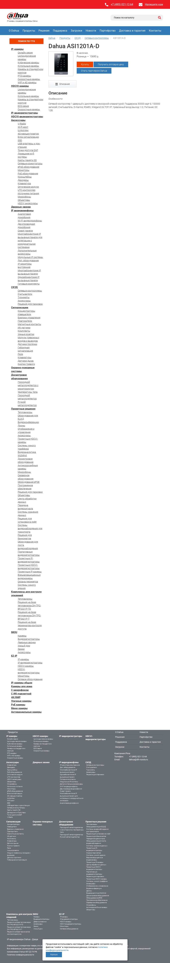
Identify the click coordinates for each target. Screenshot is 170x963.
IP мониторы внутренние (70, 765)
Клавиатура (24, 183)
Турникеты (24, 297)
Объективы (24, 200)
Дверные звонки (21, 206)
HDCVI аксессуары (28, 203)
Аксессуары (18, 120)
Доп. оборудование (28, 260)
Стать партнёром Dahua (94, 70)
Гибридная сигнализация (17, 860)
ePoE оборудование (28, 167)
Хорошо (54, 954)
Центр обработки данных (96, 865)
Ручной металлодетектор (70, 837)
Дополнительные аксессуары (71, 784)
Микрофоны (24, 196)
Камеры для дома (21, 686)
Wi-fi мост (23, 127)
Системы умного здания (95, 855)
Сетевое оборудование (30, 679)
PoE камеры (18, 704)
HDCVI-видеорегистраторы (27, 116)
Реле (20, 354)
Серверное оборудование (96, 902)
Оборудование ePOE (29, 482)
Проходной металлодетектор (71, 834)
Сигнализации (19, 307)
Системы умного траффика (96, 881)
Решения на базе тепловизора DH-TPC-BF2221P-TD (29, 605)
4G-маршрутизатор (28, 133)
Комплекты (24, 331)
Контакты (155, 30)
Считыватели (25, 294)
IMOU (14, 632)
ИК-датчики (24, 327)
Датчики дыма (26, 360)
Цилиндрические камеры (17, 741)
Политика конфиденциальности (20, 955)
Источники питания (28, 193)
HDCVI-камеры (20, 86)
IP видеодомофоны (22, 210)
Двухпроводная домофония (71, 789)
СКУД (14, 287)
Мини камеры (19, 708)
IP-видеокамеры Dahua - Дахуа (22, 939)
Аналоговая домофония (69, 803)
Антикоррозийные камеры (96, 907)
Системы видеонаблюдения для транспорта (30, 528)
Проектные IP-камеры (30, 571)
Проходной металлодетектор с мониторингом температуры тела (72, 830)
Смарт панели (25, 230)
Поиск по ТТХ (26, 41)
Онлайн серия (25, 52)
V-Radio (22, 123)
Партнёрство (108, 30)
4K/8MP (16, 697)
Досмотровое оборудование (97, 895)
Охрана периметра (28, 581)
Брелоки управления (29, 317)
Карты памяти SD (27, 160)
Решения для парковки (30, 492)
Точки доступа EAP (28, 150)
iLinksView (23, 130)
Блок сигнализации (28, 137)
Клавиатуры (24, 357)
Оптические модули (28, 186)
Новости (91, 30)
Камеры (22, 635)
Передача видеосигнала (95, 838)
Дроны (21, 425)
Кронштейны (25, 176)
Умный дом (24, 645)
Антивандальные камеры (26, 711)
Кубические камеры (28, 62)
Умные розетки (26, 334)
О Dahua (14, 30)
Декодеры (23, 180)
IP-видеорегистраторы (24, 112)
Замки (21, 649)
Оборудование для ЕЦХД (96, 827)
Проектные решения (23, 408)
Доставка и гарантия (132, 30)
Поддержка (60, 30)
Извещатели (24, 314)
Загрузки (76, 30)
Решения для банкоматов (96, 836)
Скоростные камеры (29, 79)
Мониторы (23, 170)
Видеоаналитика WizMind (96, 893)
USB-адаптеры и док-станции (18, 805)
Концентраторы (26, 311)
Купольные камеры (28, 66)
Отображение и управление (97, 886)
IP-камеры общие (21, 682)
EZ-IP (14, 655)
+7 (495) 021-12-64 (122, 4)
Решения (44, 30)
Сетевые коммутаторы (30, 163)
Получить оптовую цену (111, 64)
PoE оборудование (28, 173)
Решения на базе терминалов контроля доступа (30, 625)
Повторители (25, 321)
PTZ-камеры (24, 76)
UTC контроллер (26, 190)
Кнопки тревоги (26, 364)
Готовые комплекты (29, 283)
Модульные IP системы (30, 257)
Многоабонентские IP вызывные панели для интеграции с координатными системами (30, 241)
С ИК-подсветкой (21, 693)
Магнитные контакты (29, 324)
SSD (20, 140)
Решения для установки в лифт (98, 834)
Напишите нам (154, 4)
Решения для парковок (30, 304)
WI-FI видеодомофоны (30, 220)
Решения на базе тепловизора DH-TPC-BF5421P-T (29, 615)
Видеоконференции (28, 422)
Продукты (29, 30)
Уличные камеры (21, 701)
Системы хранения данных (96, 846)
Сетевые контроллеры (30, 290)
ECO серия (23, 106)
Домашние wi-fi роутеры (16, 812)
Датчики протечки (27, 344)
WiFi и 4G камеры (27, 82)
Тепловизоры (25, 412)
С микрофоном (20, 690)
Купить (85, 64)
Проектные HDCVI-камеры (96, 879)
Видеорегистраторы (29, 639)
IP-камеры (17, 49)
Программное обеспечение (96, 900)
